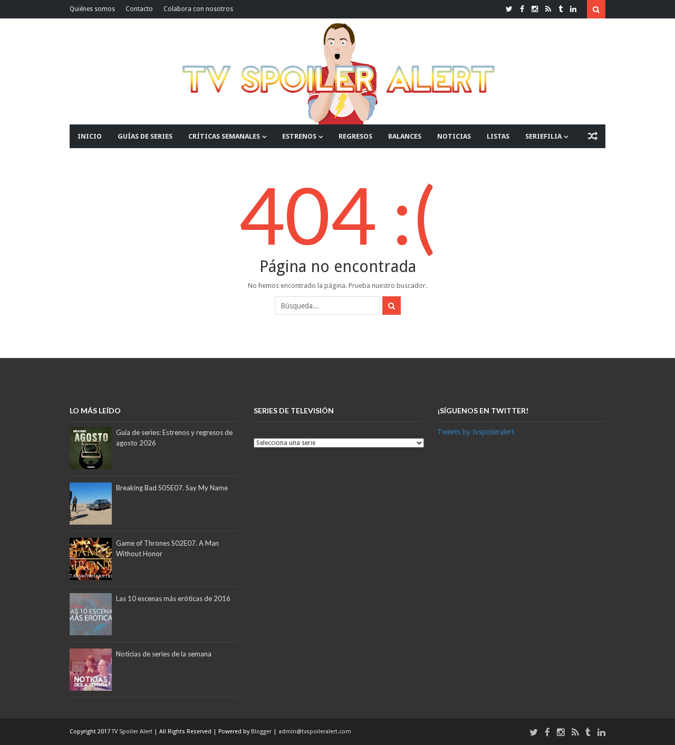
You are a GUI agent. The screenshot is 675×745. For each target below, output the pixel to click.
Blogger (262, 731)
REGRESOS (355, 136)
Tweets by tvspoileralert (475, 432)
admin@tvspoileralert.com (314, 731)
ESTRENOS (299, 136)
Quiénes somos (92, 9)
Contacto (139, 9)
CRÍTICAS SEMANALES (224, 136)
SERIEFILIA (543, 136)
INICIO (90, 136)
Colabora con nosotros (198, 9)
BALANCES (404, 136)
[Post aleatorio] (592, 136)
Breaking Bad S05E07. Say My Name (172, 487)
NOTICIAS (454, 136)
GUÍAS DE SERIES (145, 136)
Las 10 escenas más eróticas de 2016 (173, 598)
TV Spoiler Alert (133, 731)
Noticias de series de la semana (163, 654)
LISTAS (498, 136)
